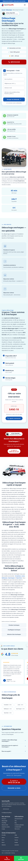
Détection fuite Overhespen (14, 634)
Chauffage (4, 822)
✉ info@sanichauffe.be (6, 812)
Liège (16, 835)
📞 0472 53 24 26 (5, 809)
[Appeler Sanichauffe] (7, 858)
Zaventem (17, 845)
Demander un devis (14, 788)
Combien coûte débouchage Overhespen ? (14, 740)
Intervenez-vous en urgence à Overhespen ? (14, 746)
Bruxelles (4, 835)
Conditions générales (19, 824)
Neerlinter (19, 578)
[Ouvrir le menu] (24, 4)
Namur (3, 837)
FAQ (15, 820)
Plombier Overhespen (14, 625)
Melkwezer (5, 578)
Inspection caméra (6, 827)
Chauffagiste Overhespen (14, 629)
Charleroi (16, 837)
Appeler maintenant (15, 418)
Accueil (3, 9)
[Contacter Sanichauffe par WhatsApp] (21, 858)
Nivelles (16, 842)
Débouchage (9, 9)
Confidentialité (18, 827)
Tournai (16, 840)
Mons (3, 840)
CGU (3, 853)
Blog (16, 822)
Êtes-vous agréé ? (14, 751)
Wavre (3, 842)
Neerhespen (11, 578)
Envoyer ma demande (13, 99)
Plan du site (17, 829)
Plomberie (4, 818)
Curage (3, 829)
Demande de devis (19, 818)
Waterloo (4, 845)
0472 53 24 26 (15, 62)
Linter (23, 576)
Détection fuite (5, 824)
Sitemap (13, 853)
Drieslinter (18, 576)
